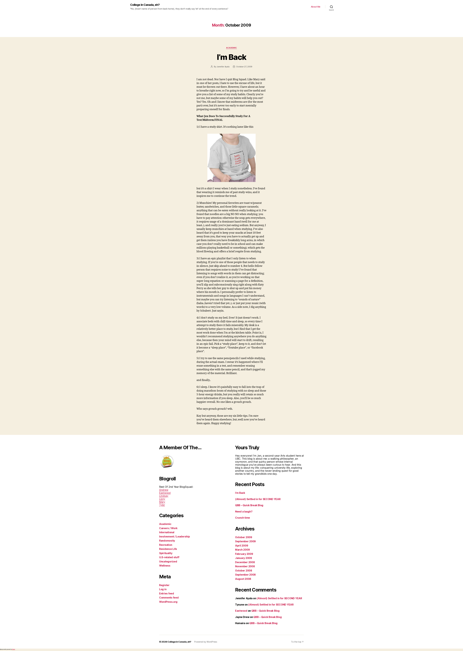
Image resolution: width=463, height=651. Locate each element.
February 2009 (244, 553)
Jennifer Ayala (223, 66)
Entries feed (166, 593)
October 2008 (243, 570)
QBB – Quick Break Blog (249, 505)
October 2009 (243, 537)
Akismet (13, 649)
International (166, 532)
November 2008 (245, 566)
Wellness (164, 565)
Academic (231, 48)
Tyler (162, 504)
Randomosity (167, 540)
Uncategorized (168, 561)
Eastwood (165, 492)
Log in (162, 589)
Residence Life (168, 548)
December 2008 (245, 562)
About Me (315, 6)
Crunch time (242, 517)
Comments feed (169, 597)
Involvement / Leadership (174, 536)
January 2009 (243, 558)
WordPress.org (168, 601)
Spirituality (165, 553)
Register (164, 585)
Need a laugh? (243, 511)
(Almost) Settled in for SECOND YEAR (258, 499)
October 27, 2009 (244, 66)
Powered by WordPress (205, 642)
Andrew (163, 489)
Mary (162, 501)
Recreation (165, 544)
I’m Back (231, 57)
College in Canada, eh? (145, 4)
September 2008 (245, 574)
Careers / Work (168, 528)
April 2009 (241, 545)
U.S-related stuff (169, 557)
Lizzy (162, 498)
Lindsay (163, 495)
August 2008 (243, 578)
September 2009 (245, 541)
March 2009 (242, 549)
